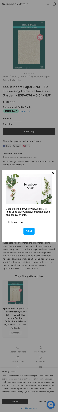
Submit (29, 231)
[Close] (53, 173)
